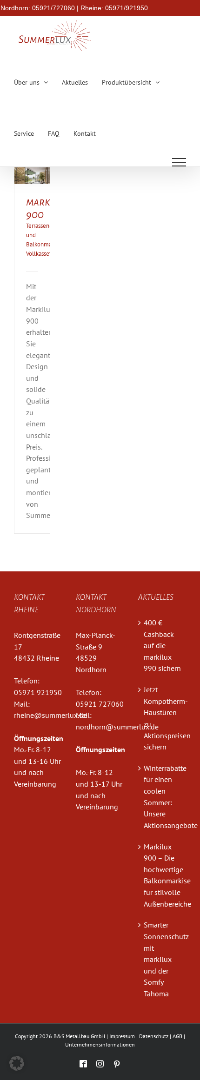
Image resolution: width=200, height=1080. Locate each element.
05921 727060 (100, 704)
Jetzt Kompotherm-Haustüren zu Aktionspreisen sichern (162, 718)
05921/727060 (53, 8)
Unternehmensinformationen (100, 1044)
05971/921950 (126, 8)
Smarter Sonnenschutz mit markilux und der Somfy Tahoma (162, 959)
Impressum (122, 1036)
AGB (177, 1036)
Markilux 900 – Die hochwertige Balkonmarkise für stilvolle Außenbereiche (162, 875)
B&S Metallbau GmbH (79, 1036)
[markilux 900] (32, 173)
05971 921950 (38, 692)
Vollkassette (41, 254)
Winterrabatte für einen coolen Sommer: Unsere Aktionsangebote (162, 796)
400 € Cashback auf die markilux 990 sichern (162, 645)
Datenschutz (153, 1036)
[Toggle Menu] (179, 162)
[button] (16, 1063)
